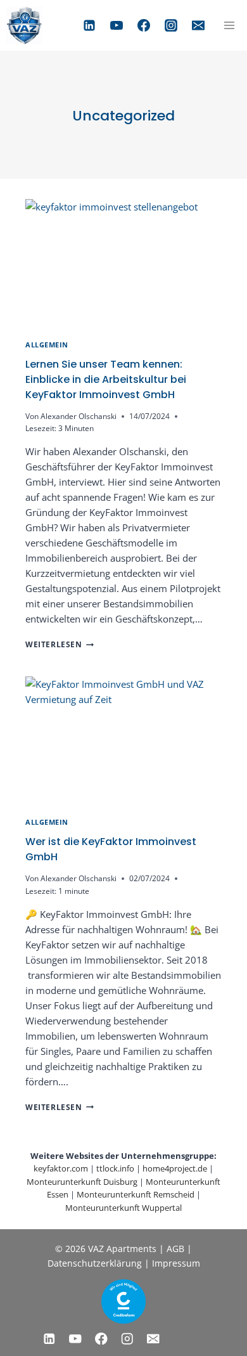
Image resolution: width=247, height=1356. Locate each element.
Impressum (176, 1263)
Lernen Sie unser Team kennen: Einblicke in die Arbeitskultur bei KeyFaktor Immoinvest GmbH (105, 379)
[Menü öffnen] (229, 25)
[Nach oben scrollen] (28, 1318)
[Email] (198, 25)
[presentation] (123, 264)
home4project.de (174, 1168)
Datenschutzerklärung (96, 1263)
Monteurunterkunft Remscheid (135, 1194)
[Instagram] (171, 25)
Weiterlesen (59, 644)
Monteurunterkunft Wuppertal (123, 1207)
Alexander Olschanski (79, 416)
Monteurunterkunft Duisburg (82, 1181)
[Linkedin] (89, 25)
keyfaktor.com (61, 1168)
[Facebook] (143, 25)
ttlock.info (115, 1168)
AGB (175, 1249)
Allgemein (46, 344)
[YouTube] (116, 25)
